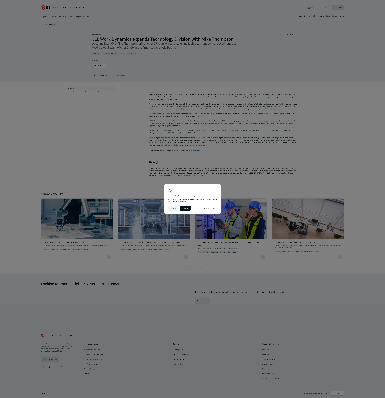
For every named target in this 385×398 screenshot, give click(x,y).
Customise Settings (210, 208)
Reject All (173, 208)
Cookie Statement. (180, 202)
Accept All (185, 208)
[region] (192, 199)
